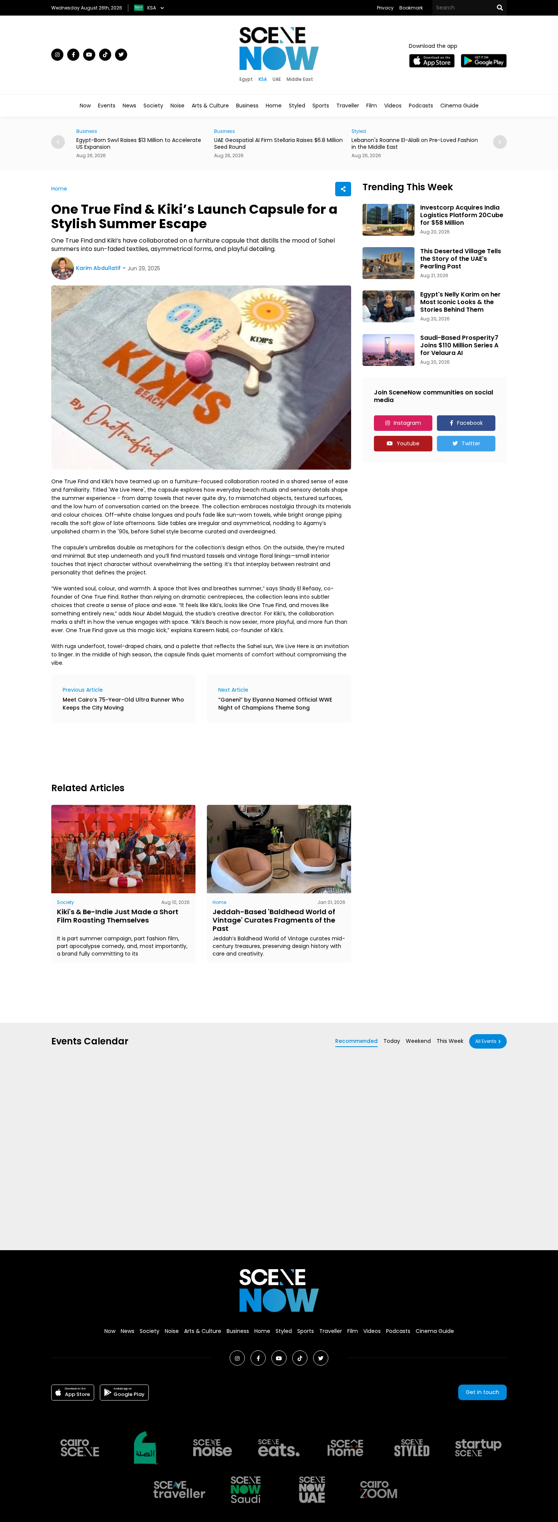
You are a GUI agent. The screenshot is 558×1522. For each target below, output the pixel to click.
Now (85, 105)
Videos (393, 105)
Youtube (408, 443)
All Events (486, 1041)
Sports (320, 105)
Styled (297, 105)
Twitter (471, 443)
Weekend (418, 1041)
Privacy (385, 8)
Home (274, 105)
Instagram (407, 423)
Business (247, 105)
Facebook (470, 423)
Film (371, 105)
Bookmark (411, 8)
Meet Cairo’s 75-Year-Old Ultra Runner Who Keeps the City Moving (123, 703)
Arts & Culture (210, 105)
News (129, 105)
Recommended (356, 1041)
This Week (450, 1041)
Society (153, 105)
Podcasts (421, 105)
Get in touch (482, 1392)
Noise (177, 105)
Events (106, 105)
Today (391, 1041)
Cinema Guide (459, 105)
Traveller (347, 105)
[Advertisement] (189, 752)
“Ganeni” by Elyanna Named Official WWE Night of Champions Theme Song (275, 703)
